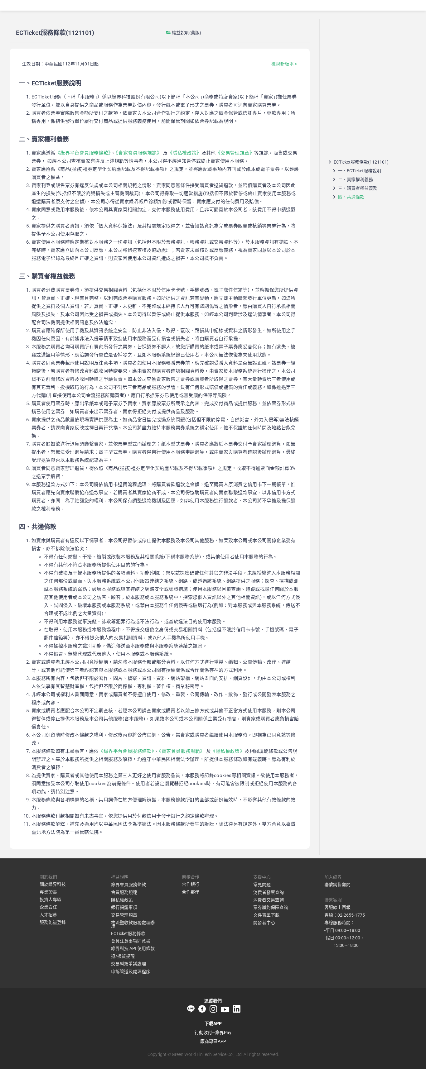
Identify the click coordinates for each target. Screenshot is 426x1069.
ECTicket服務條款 (128, 933)
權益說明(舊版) (186, 32)
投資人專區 (50, 899)
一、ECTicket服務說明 (359, 170)
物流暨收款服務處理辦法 (133, 924)
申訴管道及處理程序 (130, 971)
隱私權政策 (122, 899)
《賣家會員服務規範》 (139, 153)
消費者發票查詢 (268, 892)
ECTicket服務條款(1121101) (361, 162)
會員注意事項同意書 (130, 940)
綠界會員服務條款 (128, 884)
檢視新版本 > (284, 63)
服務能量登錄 (53, 922)
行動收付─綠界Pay (213, 1032)
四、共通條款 (351, 196)
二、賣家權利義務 (355, 179)
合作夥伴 (190, 892)
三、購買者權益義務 (357, 188)
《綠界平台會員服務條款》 (83, 153)
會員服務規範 (124, 892)
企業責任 (48, 906)
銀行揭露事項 (124, 907)
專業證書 (48, 892)
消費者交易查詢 (268, 899)
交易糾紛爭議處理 (128, 963)
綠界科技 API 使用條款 (133, 948)
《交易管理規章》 (235, 153)
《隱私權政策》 (184, 153)
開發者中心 (264, 922)
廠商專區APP (213, 1041)
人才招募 (48, 914)
